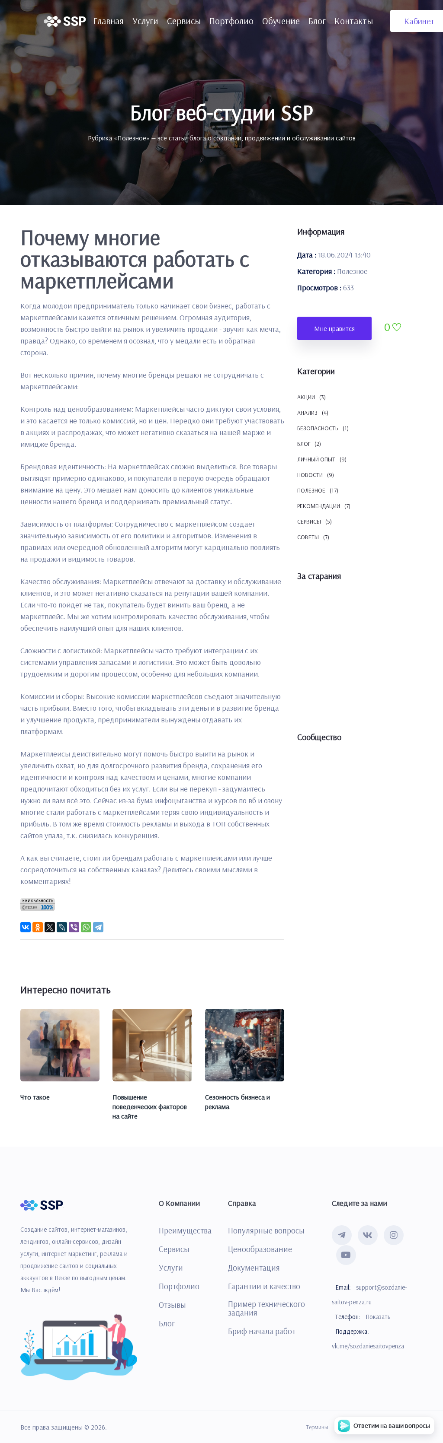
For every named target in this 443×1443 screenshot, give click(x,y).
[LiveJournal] (62, 927)
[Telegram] (98, 927)
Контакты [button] (353, 20)
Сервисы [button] (184, 20)
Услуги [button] (145, 20)
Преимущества (185, 1230)
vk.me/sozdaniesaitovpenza (368, 1346)
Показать (378, 1317)
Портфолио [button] (231, 20)
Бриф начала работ (261, 1331)
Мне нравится (334, 328)
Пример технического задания (266, 1308)
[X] (50, 927)
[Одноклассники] (37, 927)
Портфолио (179, 1286)
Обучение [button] (281, 20)
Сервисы (174, 1249)
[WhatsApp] (86, 927)
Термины (317, 1427)
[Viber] (74, 927)
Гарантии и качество (264, 1286)
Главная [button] (108, 20)
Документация (254, 1267)
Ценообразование (260, 1249)
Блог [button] (317, 20)
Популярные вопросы (266, 1230)
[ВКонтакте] (25, 927)
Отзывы (172, 1304)
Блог (167, 1323)
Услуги (171, 1267)
